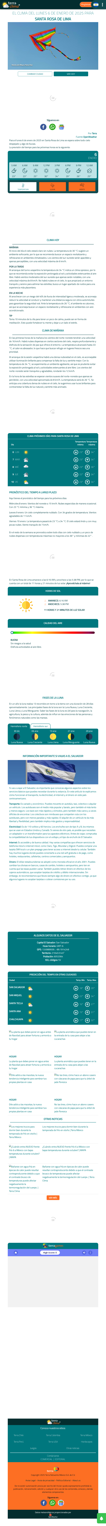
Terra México (86, 1435)
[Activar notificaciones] (90, 1518)
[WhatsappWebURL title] (52, 126)
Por (92, 133)
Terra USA (53, 1441)
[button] (102, 5)
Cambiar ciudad (35, 73)
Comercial (46, 1459)
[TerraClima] (96, 4)
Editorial (60, 1459)
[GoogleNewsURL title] (61, 126)
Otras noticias (72, 1448)
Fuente (86, 137)
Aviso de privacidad (45, 1480)
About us (76, 1480)
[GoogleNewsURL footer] (61, 1502)
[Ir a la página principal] (11, 5)
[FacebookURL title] (43, 126)
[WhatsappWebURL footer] (52, 1502)
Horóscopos (86, 1441)
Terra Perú (19, 1441)
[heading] (53, 1197)
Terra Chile (19, 1435)
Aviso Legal (31, 1480)
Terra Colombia (53, 1435)
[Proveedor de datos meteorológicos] (53, 1516)
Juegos (33, 1448)
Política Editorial (63, 1480)
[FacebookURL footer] (44, 1502)
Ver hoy (71, 73)
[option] (22, 187)
